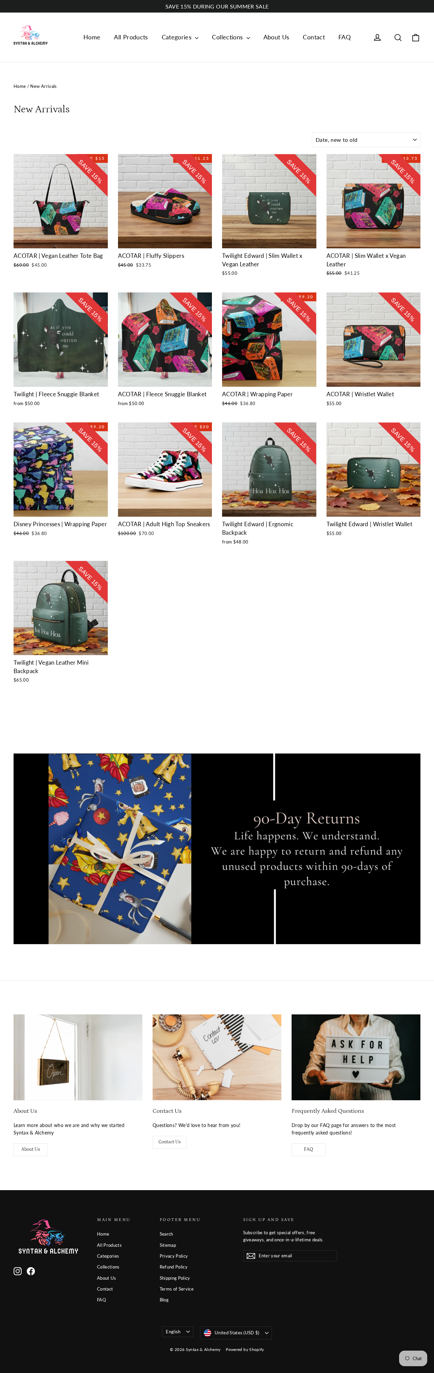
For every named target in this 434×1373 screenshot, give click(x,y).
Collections (228, 37)
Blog (164, 1299)
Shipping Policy (175, 1278)
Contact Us (169, 1142)
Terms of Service (177, 1289)
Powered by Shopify (245, 1349)
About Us (276, 37)
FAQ (344, 37)
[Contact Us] (217, 1057)
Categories (178, 37)
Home (91, 37)
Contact (313, 37)
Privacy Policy (174, 1256)
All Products (131, 37)
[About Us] (78, 1057)
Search (166, 1234)
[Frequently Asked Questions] (356, 1057)
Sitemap (168, 1245)
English (173, 1331)
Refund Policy (174, 1267)
